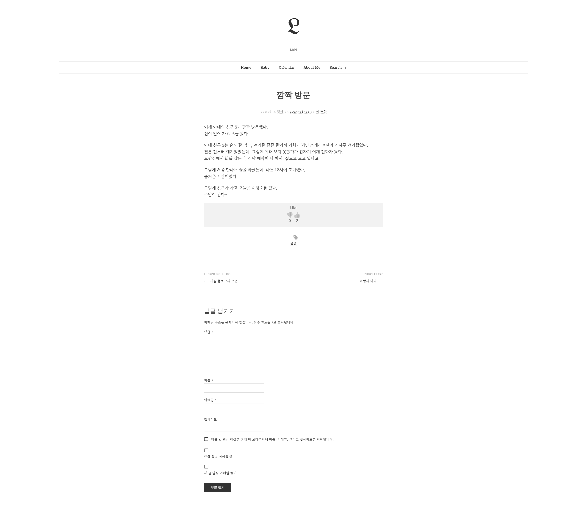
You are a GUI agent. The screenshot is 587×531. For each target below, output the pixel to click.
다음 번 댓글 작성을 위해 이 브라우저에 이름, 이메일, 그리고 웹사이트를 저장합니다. (272, 439)
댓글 (208, 332)
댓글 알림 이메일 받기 (220, 456)
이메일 (210, 400)
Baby (265, 67)
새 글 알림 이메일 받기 (220, 473)
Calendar (286, 67)
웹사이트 (210, 419)
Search (335, 67)
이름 (208, 380)
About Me (312, 67)
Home (246, 67)
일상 (280, 111)
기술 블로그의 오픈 (221, 281)
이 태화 (321, 111)
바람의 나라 (371, 281)
